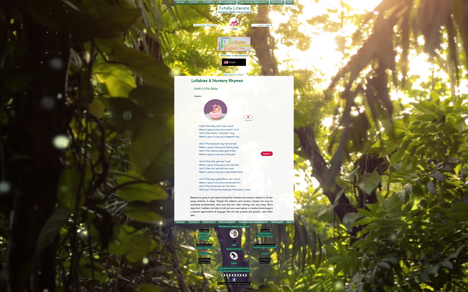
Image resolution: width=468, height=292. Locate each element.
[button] (194, 2)
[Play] (248, 117)
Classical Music (204, 236)
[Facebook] (234, 280)
